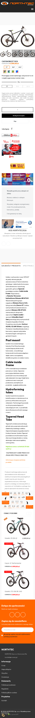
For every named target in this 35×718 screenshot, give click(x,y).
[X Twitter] (8, 244)
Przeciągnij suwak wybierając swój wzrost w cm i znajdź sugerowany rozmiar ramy (17, 77)
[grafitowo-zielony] (4, 71)
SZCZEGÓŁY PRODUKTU (11, 266)
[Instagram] (17, 614)
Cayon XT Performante (13, 563)
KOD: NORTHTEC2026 (17, 230)
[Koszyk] (8, 9)
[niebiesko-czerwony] (17, 71)
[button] (2, 9)
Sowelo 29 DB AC (11, 538)
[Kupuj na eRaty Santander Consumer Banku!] (10, 135)
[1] (31, 629)
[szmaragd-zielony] (8, 71)
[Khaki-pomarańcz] (12, 71)
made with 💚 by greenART (10, 714)
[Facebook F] (4, 244)
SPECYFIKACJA (29, 266)
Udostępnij (12, 129)
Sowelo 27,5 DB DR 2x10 (13, 591)
